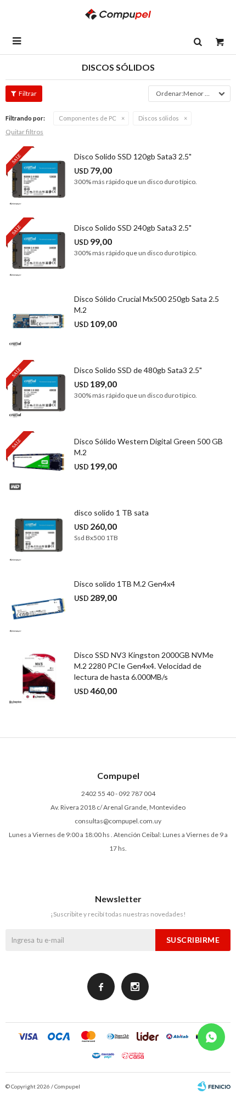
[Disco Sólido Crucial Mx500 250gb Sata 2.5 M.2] (38, 321)
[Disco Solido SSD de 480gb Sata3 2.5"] (38, 392)
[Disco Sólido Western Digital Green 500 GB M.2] (38, 463)
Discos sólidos (158, 118)
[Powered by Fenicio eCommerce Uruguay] (214, 1086)
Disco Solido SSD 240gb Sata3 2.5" (133, 227)
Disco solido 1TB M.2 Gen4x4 (124, 583)
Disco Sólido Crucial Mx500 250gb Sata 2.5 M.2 (146, 304)
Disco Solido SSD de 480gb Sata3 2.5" (138, 370)
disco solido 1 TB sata (111, 512)
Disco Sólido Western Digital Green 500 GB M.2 (148, 447)
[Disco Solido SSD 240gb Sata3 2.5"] (38, 250)
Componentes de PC (87, 118)
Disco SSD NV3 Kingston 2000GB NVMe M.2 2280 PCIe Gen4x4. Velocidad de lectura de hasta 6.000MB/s (143, 665)
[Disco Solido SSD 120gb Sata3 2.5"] (38, 178)
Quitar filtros (24, 132)
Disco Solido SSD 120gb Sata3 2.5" (133, 156)
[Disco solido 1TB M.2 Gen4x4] (38, 606)
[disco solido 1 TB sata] (38, 535)
